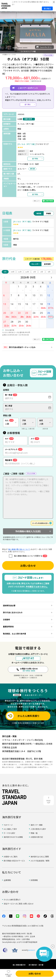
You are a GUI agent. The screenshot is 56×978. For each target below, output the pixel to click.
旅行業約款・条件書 (36, 965)
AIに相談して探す (10, 829)
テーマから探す (9, 833)
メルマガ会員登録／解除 (40, 860)
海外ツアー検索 (37, 825)
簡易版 (38, 213)
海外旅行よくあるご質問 (40, 856)
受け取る (47, 8)
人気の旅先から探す (38, 829)
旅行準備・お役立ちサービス (14, 860)
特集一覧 (34, 833)
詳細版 (48, 213)
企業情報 (7, 880)
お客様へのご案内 (10, 856)
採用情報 (34, 880)
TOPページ (8, 825)
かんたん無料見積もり (12, 899)
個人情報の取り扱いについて (19, 549)
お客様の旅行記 (37, 837)
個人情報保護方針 (19, 965)
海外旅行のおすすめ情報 (13, 837)
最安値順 (47, 264)
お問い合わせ (28, 565)
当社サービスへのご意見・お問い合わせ (19, 903)
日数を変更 (28, 119)
